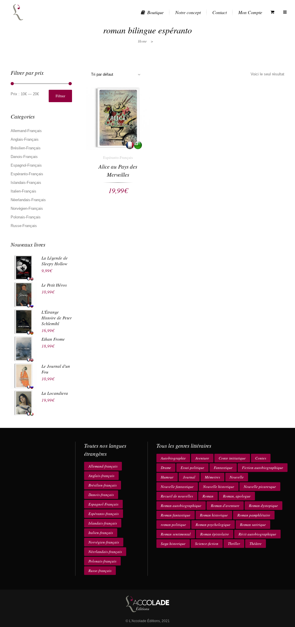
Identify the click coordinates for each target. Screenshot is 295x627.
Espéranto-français (103, 513)
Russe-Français (24, 226)
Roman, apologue (237, 496)
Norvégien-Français (27, 208)
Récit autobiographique (257, 534)
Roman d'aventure (225, 505)
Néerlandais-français (105, 551)
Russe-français (99, 570)
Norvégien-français (103, 542)
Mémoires (212, 477)
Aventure (202, 458)
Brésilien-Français (26, 148)
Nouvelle (237, 477)
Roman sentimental (176, 534)
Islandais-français (102, 523)
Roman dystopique (263, 505)
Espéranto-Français (27, 174)
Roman (208, 496)
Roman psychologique (213, 524)
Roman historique (214, 515)
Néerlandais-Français (28, 200)
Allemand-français (103, 466)
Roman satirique (253, 524)
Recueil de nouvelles (177, 496)
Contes (260, 458)
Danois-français (101, 494)
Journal (189, 477)
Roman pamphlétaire (253, 515)
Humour (167, 477)
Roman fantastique (175, 515)
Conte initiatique (232, 458)
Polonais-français (102, 561)
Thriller (234, 543)
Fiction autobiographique (262, 467)
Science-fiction (206, 543)
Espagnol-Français (26, 165)
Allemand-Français (26, 131)
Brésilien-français (102, 485)
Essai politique (192, 467)
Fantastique (223, 467)
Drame (166, 467)
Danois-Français (24, 157)
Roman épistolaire (214, 534)
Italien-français (100, 532)
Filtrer (60, 95)
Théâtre (255, 543)
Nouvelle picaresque (260, 486)
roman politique (173, 524)
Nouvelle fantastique (177, 486)
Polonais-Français (26, 217)
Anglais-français (101, 475)
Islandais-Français (26, 182)
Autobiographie (173, 458)
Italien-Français (23, 191)
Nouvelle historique (218, 486)
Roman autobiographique (181, 505)
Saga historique (173, 543)
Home (142, 41)
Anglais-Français (25, 139)
